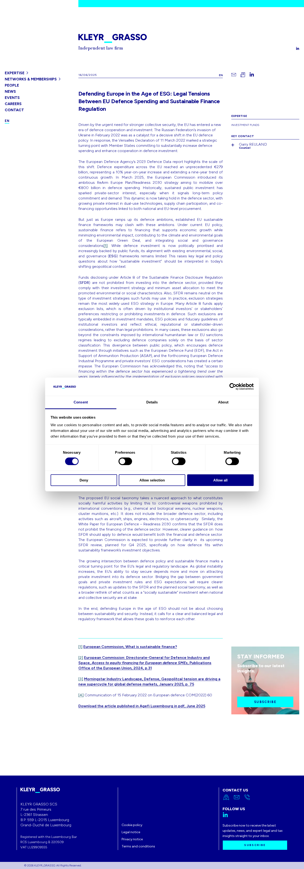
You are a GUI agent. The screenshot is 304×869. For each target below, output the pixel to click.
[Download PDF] (242, 74)
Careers (13, 104)
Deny (84, 480)
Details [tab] (152, 402)
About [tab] (223, 402)
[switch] (125, 461)
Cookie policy (132, 825)
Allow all (220, 480)
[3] (80, 679)
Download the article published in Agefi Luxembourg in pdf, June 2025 (141, 706)
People (12, 85)
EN (221, 75)
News (10, 91)
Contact (14, 110)
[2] (80, 657)
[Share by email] (233, 74)
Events (12, 97)
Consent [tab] (81, 402)
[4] (81, 695)
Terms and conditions (138, 846)
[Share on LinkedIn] (251, 74)
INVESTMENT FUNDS (245, 125)
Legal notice (131, 832)
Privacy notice (132, 839)
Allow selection (152, 480)
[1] (106, 245)
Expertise (14, 73)
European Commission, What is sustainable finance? (130, 646)
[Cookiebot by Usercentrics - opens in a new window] (233, 386)
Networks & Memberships (31, 79)
